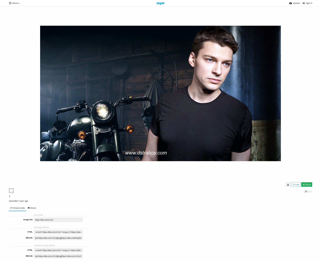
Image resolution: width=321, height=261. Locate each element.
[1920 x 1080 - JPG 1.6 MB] (288, 184)
